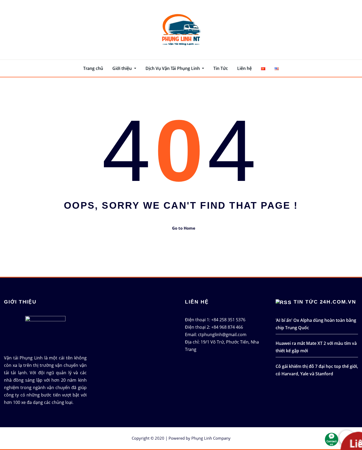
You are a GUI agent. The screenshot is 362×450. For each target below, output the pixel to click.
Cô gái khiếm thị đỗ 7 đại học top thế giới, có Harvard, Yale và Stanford (317, 370)
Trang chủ (93, 68)
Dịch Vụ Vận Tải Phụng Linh (173, 68)
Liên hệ (244, 68)
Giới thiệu (122, 68)
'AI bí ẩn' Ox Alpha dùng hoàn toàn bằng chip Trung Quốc (316, 324)
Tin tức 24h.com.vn (325, 302)
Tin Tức (220, 68)
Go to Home (183, 228)
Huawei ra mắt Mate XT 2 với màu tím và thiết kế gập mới (316, 347)
